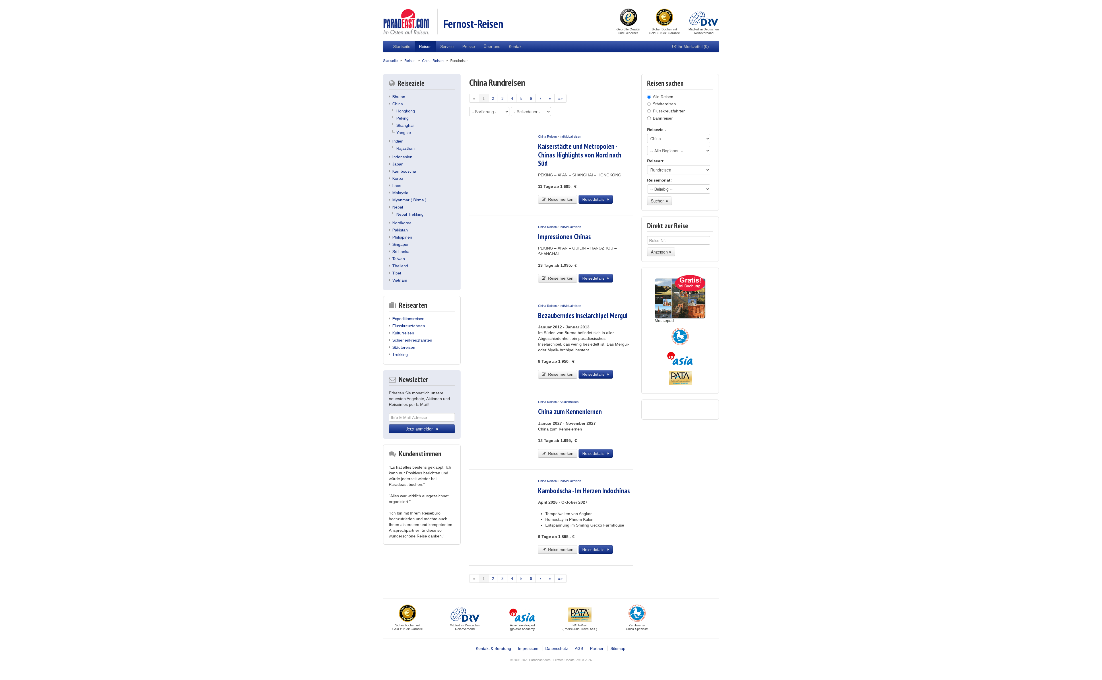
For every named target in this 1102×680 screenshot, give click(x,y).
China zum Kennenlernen (570, 411)
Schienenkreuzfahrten (412, 340)
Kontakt (516, 46)
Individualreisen (570, 136)
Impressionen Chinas (564, 236)
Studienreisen (569, 402)
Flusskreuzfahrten (408, 326)
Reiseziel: (656, 129)
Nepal (397, 207)
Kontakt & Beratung (493, 648)
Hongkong (405, 111)
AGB (579, 648)
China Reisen (433, 61)
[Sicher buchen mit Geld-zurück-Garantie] (664, 18)
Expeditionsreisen (408, 318)
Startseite (401, 46)
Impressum (528, 648)
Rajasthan (405, 148)
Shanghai (405, 125)
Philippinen (402, 237)
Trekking (400, 354)
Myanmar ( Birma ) (409, 200)
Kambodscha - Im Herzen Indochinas (584, 490)
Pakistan (400, 230)
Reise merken (559, 199)
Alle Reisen (663, 96)
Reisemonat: (659, 180)
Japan (397, 164)
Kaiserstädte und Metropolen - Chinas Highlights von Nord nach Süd (579, 155)
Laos (396, 185)
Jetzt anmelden (421, 429)
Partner (597, 648)
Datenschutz (556, 648)
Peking (402, 118)
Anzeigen (660, 252)
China (397, 104)
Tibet (396, 273)
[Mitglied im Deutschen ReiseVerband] (703, 18)
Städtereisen (403, 347)
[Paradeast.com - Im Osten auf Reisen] (406, 21)
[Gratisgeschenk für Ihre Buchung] (680, 299)
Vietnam (399, 280)
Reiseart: (656, 161)
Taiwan (398, 258)
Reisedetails (594, 199)
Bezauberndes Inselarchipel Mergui (583, 315)
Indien (397, 141)
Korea (397, 178)
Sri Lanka (401, 251)
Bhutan (398, 96)
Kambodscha (404, 171)
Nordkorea (402, 223)
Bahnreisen (663, 118)
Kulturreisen (403, 333)
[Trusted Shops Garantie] (628, 18)
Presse (468, 46)
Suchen (658, 201)
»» (560, 98)
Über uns (492, 46)
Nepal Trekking (410, 214)
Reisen (425, 46)
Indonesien (402, 157)
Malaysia (400, 192)
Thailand (400, 266)
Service (447, 46)
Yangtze (403, 132)
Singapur (400, 244)
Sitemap (617, 648)
